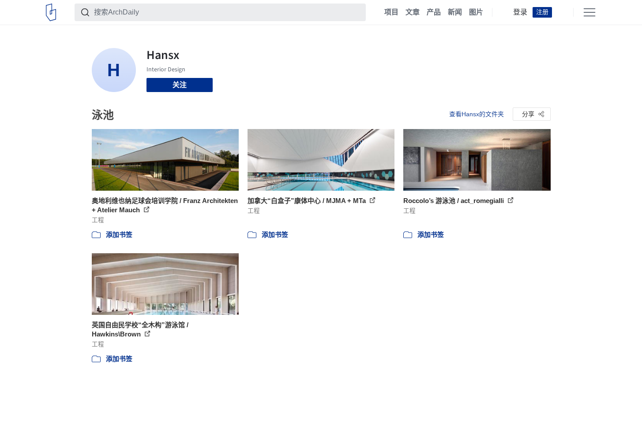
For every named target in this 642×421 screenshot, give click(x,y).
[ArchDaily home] (51, 12)
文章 (412, 12)
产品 (434, 12)
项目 (391, 12)
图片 (476, 12)
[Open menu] (589, 12)
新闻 (455, 12)
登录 (520, 12)
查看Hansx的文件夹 (476, 114)
